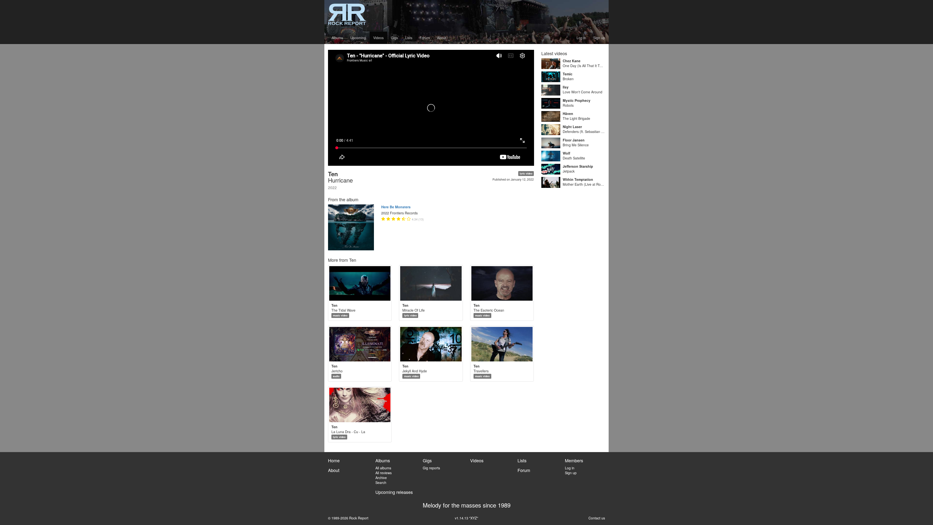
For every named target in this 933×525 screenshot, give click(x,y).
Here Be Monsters (396, 206)
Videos (378, 37)
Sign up (599, 37)
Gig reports (431, 467)
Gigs (394, 37)
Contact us (596, 518)
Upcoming (358, 37)
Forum (425, 37)
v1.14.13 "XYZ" (466, 518)
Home (334, 460)
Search (380, 482)
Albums (337, 37)
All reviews (383, 472)
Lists (408, 37)
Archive (381, 477)
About (441, 37)
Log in (581, 37)
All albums (383, 467)
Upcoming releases (394, 492)
